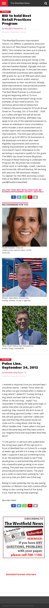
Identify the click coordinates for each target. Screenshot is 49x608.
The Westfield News (20, 3)
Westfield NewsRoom (14, 28)
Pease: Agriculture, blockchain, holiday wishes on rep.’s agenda (16, 299)
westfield (38, 192)
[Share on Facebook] (13, 196)
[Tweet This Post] (18, 196)
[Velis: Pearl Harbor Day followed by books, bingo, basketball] (24, 325)
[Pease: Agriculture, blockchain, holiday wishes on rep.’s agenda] (24, 277)
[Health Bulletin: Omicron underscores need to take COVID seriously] (24, 227)
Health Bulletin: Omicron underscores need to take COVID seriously (16, 250)
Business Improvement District (17, 192)
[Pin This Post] (29, 196)
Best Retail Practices (27, 190)
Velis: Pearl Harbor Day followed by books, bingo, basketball (17, 347)
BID (40, 190)
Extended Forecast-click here (21, 574)
